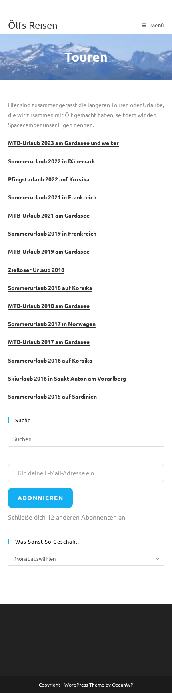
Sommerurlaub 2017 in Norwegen (52, 323)
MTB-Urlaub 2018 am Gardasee (49, 305)
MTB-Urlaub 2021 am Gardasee (49, 215)
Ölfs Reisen (33, 25)
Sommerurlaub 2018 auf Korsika (50, 287)
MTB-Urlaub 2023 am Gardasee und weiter (63, 142)
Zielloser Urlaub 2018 (36, 269)
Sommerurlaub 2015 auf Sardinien (52, 396)
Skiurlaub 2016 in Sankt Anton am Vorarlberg (67, 378)
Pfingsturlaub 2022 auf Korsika (49, 179)
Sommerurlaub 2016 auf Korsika (50, 360)
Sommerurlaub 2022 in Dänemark (51, 161)
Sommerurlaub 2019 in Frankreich (52, 233)
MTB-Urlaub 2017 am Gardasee (49, 341)
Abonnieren (40, 498)
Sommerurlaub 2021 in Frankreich (52, 197)
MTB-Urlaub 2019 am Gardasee (49, 251)
